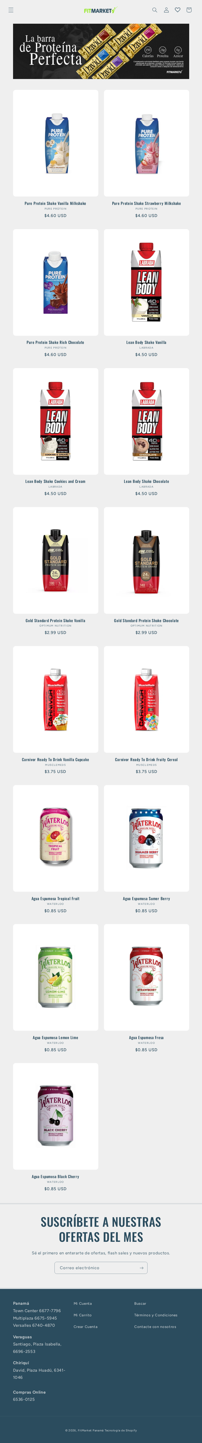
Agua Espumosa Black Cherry (55, 1176)
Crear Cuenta (86, 1326)
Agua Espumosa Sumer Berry (146, 898)
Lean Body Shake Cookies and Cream (55, 481)
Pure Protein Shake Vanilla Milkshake (55, 203)
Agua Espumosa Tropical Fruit (56, 898)
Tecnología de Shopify (121, 1430)
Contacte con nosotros (155, 1326)
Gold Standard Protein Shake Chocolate (146, 620)
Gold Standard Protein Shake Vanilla (55, 620)
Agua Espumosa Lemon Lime (55, 1037)
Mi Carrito (83, 1315)
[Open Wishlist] (177, 10)
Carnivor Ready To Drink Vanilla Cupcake (55, 759)
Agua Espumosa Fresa (146, 1037)
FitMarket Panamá (91, 1430)
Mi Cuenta (83, 1303)
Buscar (140, 1303)
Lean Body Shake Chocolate (146, 481)
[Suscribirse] (141, 1268)
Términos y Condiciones (156, 1315)
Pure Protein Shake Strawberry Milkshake (146, 203)
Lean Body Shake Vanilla (146, 342)
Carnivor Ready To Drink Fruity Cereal (146, 759)
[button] (11, 10)
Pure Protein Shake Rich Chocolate (55, 342)
